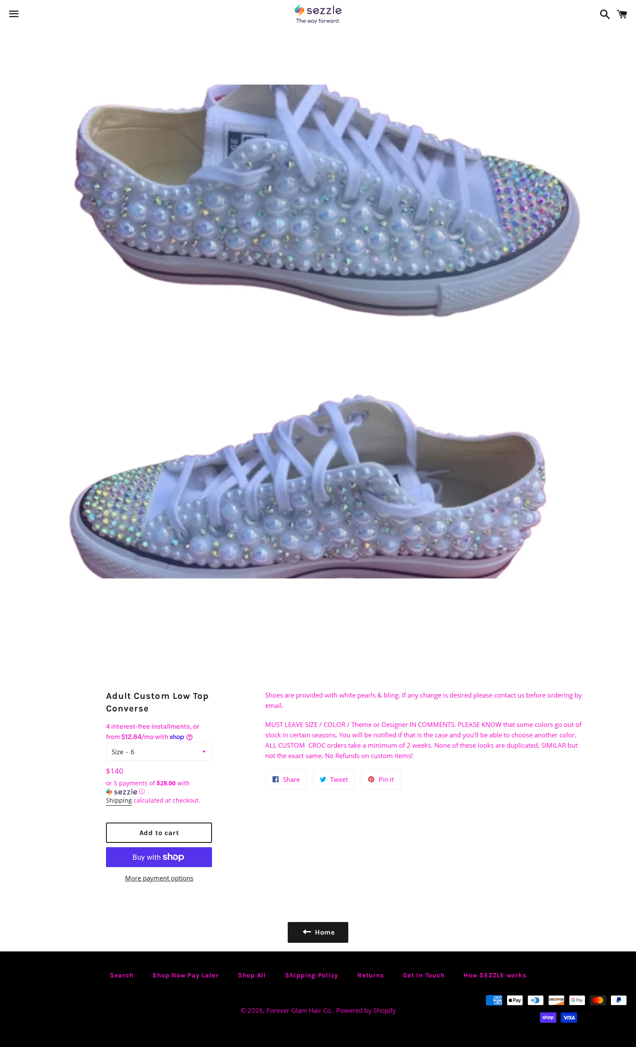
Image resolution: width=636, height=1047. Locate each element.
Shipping (119, 800)
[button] (159, 787)
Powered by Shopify (366, 1010)
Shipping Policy (311, 975)
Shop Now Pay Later (185, 975)
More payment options (159, 878)
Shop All (252, 975)
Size (117, 751)
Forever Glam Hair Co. (300, 1010)
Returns (370, 975)
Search (122, 975)
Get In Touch (423, 975)
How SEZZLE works (494, 975)
